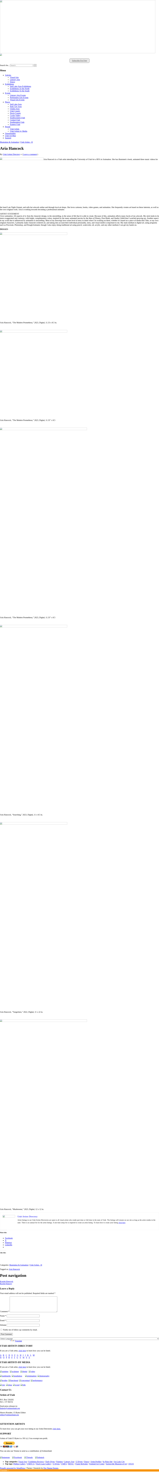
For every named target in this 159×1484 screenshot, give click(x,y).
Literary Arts (15, 80)
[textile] (3, 1380)
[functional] (13, 1380)
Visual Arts (14, 77)
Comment (4, 1311)
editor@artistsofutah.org (9, 1415)
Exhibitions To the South (19, 91)
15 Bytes (79, 1462)
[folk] (23, 1385)
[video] (32, 1371)
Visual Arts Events (17, 100)
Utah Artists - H (26, 142)
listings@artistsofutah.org (10, 1408)
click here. (57, 1429)
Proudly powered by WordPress (12, 1468)
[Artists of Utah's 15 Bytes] (77, 52)
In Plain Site (107, 1462)
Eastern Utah (15, 124)
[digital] (23, 1371)
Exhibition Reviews (36, 1462)
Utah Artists (14, 129)
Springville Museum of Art (116, 1464)
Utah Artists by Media (18, 131)
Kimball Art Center (96, 1464)
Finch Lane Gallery (43, 1464)
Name (3, 1316)
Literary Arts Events (18, 95)
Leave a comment (30, 154)
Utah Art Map (10, 136)
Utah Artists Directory (11, 154)
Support (8, 138)
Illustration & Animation (9, 142)
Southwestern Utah (17, 118)
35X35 (131, 1464)
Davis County (15, 113)
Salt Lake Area (16, 104)
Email (3, 1320)
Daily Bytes (50, 1462)
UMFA (64, 1464)
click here (122, 1223)
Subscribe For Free (79, 61)
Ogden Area (15, 109)
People (7, 127)
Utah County (15, 111)
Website (3, 1325)
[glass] (9, 1385)
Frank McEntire (81, 1464)
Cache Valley (15, 115)
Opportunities (10, 133)
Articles (8, 75)
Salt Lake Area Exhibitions (20, 86)
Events (7, 93)
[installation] (17, 1376)
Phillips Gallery (19, 1464)
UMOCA (30, 1464)
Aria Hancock (14, 1269)
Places (7, 102)
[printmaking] (31, 1376)
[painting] (4, 1371)
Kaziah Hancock (6, 1281)
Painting (59, 1462)
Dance (12, 82)
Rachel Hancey (6, 1284)
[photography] (43, 1376)
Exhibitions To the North (19, 89)
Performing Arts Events (19, 98)
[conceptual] (24, 1380)
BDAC (71, 1464)
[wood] (16, 1385)
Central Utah (15, 120)
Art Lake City (119, 1462)
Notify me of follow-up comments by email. (20, 1330)
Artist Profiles (96, 1462)
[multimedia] (5, 1376)
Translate (18, 1341)
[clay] (2, 1385)
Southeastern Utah (17, 122)
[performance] (36, 1380)
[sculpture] (14, 1371)
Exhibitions (9, 84)
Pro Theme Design (50, 1468)
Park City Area (16, 106)
